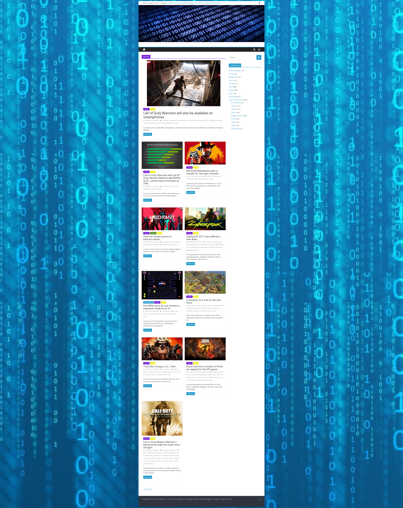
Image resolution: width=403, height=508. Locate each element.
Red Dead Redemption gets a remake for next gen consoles (202, 172)
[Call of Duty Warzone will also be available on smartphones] (183, 61)
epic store (214, 311)
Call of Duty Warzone (179, 120)
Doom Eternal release (211, 375)
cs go (217, 372)
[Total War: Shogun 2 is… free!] (162, 339)
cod (174, 186)
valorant (150, 245)
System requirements (236, 100)
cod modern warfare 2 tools (151, 461)
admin (157, 120)
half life (210, 377)
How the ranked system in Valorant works (157, 238)
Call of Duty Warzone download (195, 120)
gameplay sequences (192, 250)
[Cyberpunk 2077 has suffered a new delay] (205, 209)
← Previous (147, 489)
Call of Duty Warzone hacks (214, 120)
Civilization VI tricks (204, 311)
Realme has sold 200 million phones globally (181, 3)
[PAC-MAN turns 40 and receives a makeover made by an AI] (162, 272)
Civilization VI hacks (192, 311)
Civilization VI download (193, 308)
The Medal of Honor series (205, 380)
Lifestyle (231, 84)
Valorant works (172, 245)
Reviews (231, 90)
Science (231, 93)
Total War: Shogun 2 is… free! (159, 366)
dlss (153, 189)
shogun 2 (175, 369)
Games (146, 109)
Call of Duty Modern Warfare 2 (152, 453)
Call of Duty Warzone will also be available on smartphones (178, 115)
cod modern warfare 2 (169, 453)
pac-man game (166, 314)
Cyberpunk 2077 (194, 245)
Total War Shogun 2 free (169, 372)
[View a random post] (259, 49)
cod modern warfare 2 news (151, 458)
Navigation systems (237, 116)
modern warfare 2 (148, 464)
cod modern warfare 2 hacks (169, 455)
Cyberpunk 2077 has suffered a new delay (203, 238)
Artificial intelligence (235, 71)
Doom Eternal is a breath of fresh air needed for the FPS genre (204, 368)
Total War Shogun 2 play (163, 375)
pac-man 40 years (155, 314)
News (152, 109)
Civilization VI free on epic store (210, 308)
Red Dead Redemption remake (203, 179)
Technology (235, 129)
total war (146, 372)
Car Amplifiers (235, 103)
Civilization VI (220, 305)
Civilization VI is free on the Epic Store (203, 301)
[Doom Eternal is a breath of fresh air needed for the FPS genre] (205, 339)
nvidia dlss (158, 189)
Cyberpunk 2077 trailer (215, 247)
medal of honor (218, 377)
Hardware (234, 109)
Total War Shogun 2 (155, 372)
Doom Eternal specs (201, 377)
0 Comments (165, 120)
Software (234, 122)
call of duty (176, 450)
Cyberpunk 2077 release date (199, 247)
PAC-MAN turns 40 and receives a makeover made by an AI (161, 307)
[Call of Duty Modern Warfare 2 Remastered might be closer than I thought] (162, 402)
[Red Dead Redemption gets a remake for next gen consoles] (205, 143)
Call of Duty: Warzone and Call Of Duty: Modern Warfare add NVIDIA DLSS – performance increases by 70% (161, 179)
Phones (233, 119)
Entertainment (148, 302)
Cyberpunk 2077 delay (206, 245)
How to (153, 233)
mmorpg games (191, 380)
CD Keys (232, 74)
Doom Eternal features (198, 375)
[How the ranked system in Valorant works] (162, 209)
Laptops (233, 112)
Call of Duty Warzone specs (171, 123)
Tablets (233, 125)
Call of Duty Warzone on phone (152, 123)
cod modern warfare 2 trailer (169, 461)
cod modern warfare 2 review (170, 458)
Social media (233, 97)
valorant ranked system (160, 245)
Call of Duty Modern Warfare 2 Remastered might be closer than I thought (162, 444)
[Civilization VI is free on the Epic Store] (205, 272)
